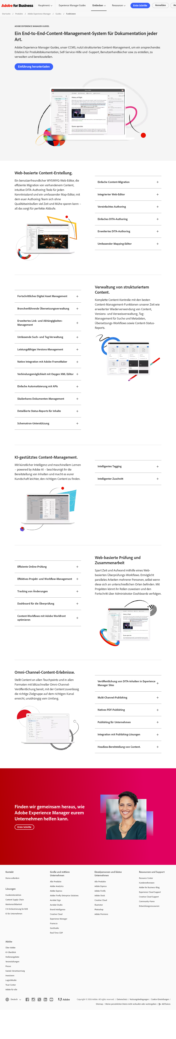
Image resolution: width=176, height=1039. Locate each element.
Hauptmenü (44, 5)
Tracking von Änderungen (32, 591)
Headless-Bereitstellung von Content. (119, 746)
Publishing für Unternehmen (114, 722)
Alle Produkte (55, 881)
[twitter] (39, 999)
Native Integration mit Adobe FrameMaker (42, 361)
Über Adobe (10, 947)
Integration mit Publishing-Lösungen (119, 734)
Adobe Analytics (57, 886)
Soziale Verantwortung (15, 971)
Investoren (10, 975)
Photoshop (99, 909)
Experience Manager (58, 919)
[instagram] (33, 999)
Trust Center (11, 985)
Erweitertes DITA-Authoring (114, 231)
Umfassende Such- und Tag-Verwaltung (40, 337)
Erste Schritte (140, 5)
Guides (58, 14)
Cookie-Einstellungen (160, 999)
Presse (8, 966)
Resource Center (146, 878)
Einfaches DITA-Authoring (113, 219)
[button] (13, 999)
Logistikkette (11, 980)
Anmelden (160, 5)
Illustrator (99, 905)
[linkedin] (45, 999)
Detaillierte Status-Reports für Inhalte (39, 411)
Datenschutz (122, 999)
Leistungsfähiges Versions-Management (40, 349)
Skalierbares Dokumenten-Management (40, 398)
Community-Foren (147, 901)
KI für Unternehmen (14, 913)
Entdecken (97, 5)
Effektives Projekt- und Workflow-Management (44, 579)
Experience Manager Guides (72, 5)
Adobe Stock (100, 895)
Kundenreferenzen (146, 883)
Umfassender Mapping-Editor (115, 243)
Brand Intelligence (57, 909)
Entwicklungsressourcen (149, 906)
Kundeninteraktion (13, 895)
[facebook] (27, 999)
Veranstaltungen (12, 961)
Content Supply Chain (15, 899)
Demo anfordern (12, 878)
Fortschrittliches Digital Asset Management (42, 296)
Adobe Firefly (100, 891)
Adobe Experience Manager (39, 14)
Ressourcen (117, 5)
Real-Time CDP (56, 933)
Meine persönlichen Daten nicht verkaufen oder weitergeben (130, 1004)
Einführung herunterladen (34, 66)
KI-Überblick (11, 952)
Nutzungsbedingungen (139, 999)
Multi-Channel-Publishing (112, 697)
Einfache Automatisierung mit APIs (37, 386)
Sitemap (99, 1004)
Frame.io (53, 923)
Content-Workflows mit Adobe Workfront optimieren (41, 618)
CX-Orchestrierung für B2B (17, 909)
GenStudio (54, 928)
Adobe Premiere (101, 914)
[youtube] (51, 999)
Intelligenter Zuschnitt (110, 478)
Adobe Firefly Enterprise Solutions (64, 895)
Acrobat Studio (56, 905)
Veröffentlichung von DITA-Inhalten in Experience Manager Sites (126, 683)
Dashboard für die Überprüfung (35, 603)
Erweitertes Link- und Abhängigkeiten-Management (40, 322)
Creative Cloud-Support (149, 897)
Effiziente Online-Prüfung (32, 566)
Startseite (6, 14)
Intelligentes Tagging (110, 466)
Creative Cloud (56, 914)
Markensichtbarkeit (14, 904)
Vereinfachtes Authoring (112, 206)
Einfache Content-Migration (114, 182)
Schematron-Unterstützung (33, 423)
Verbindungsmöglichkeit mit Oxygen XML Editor (45, 374)
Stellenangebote (12, 957)
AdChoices (166, 1004)
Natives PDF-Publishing (111, 709)
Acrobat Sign (55, 900)
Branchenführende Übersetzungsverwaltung (43, 308)
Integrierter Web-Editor (111, 194)
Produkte (19, 14)
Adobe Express (56, 891)
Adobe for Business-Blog (149, 887)
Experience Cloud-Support (150, 892)
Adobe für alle (11, 989)
